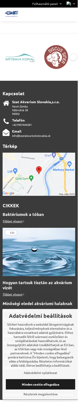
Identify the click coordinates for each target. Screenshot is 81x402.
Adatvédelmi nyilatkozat (40, 373)
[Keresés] (52, 14)
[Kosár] (62, 14)
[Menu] (72, 14)
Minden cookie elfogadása (40, 384)
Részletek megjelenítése (41, 394)
